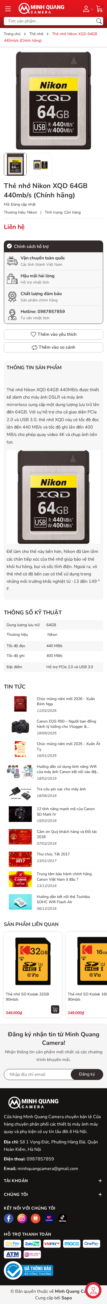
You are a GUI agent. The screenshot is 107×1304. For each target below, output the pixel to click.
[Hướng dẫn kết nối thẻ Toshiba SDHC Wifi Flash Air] (20, 902)
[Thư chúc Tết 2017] (20, 859)
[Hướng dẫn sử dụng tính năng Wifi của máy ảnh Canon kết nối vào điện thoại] (20, 771)
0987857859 (51, 312)
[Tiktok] (62, 1218)
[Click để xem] (53, 100)
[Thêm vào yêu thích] (55, 961)
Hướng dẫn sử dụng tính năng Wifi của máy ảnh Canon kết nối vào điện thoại (67, 772)
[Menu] (8, 8)
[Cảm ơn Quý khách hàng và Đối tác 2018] (20, 836)
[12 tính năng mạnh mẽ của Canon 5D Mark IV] (20, 814)
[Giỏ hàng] (99, 8)
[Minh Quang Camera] (39, 8)
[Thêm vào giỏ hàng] (55, 1009)
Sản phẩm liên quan (31, 924)
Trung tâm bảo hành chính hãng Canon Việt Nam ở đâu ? (64, 876)
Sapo (66, 1298)
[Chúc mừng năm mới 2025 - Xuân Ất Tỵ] (20, 749)
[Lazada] (49, 1218)
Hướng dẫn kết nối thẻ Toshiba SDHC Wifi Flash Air (63, 899)
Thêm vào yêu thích (57, 334)
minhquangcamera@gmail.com (48, 1169)
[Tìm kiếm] (99, 21)
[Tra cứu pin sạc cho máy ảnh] (20, 794)
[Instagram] (22, 1218)
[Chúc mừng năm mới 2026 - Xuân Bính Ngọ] (20, 704)
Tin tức (15, 686)
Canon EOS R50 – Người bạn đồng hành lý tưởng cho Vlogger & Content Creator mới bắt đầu (66, 727)
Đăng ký (87, 1074)
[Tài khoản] (87, 8)
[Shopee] (35, 1218)
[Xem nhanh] (55, 950)
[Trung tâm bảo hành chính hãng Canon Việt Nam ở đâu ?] (20, 879)
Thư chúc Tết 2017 (53, 854)
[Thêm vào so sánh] (55, 973)
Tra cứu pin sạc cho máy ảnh (61, 789)
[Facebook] (8, 1218)
